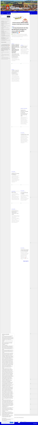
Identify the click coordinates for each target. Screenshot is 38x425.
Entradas (13, 26)
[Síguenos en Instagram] (8, 13)
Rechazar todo (7, 422)
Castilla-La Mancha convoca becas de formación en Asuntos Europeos (5, 55)
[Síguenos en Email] (9, 13)
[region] (7, 378)
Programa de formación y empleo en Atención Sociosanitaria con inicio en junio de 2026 (5, 58)
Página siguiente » (26, 261)
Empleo (21, 421)
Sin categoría (25, 108)
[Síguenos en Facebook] (7, 13)
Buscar (2, 15)
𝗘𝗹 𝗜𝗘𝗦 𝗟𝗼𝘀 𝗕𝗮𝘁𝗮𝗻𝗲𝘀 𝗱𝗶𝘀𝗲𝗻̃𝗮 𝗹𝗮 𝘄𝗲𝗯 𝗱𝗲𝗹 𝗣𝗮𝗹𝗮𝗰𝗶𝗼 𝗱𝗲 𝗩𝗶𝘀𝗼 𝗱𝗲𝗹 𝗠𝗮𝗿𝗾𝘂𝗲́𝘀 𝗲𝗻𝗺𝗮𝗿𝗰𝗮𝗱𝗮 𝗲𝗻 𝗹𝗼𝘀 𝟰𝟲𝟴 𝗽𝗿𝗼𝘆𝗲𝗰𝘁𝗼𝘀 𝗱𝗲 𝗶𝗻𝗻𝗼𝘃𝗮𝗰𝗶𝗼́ (5, 49)
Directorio (24, 421)
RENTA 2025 (14, 192)
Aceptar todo (11, 422)
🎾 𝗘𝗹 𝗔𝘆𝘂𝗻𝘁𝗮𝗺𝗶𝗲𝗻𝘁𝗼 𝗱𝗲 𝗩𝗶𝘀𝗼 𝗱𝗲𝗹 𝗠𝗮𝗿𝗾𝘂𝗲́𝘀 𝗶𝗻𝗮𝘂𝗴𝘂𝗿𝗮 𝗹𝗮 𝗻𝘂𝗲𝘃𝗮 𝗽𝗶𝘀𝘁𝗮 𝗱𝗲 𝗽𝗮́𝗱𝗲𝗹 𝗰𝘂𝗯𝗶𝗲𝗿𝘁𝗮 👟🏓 (20, 30)
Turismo (18, 421)
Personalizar (3, 422)
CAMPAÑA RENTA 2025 (25, 134)
